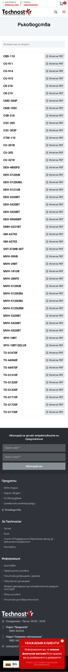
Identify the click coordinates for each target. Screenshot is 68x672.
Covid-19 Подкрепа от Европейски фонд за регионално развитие (28, 540)
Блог (6, 533)
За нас (7, 528)
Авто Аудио (11, 487)
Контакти (10, 547)
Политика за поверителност (21, 599)
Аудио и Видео (12, 493)
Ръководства (11, 509)
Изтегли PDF (56, 56)
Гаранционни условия (16, 570)
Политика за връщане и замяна (22, 576)
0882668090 (31, 5)
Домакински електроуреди (19, 503)
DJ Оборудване (12, 498)
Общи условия (12, 594)
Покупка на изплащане (17, 581)
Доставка (9, 565)
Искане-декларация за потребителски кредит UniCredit (31, 588)
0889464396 (12, 5)
